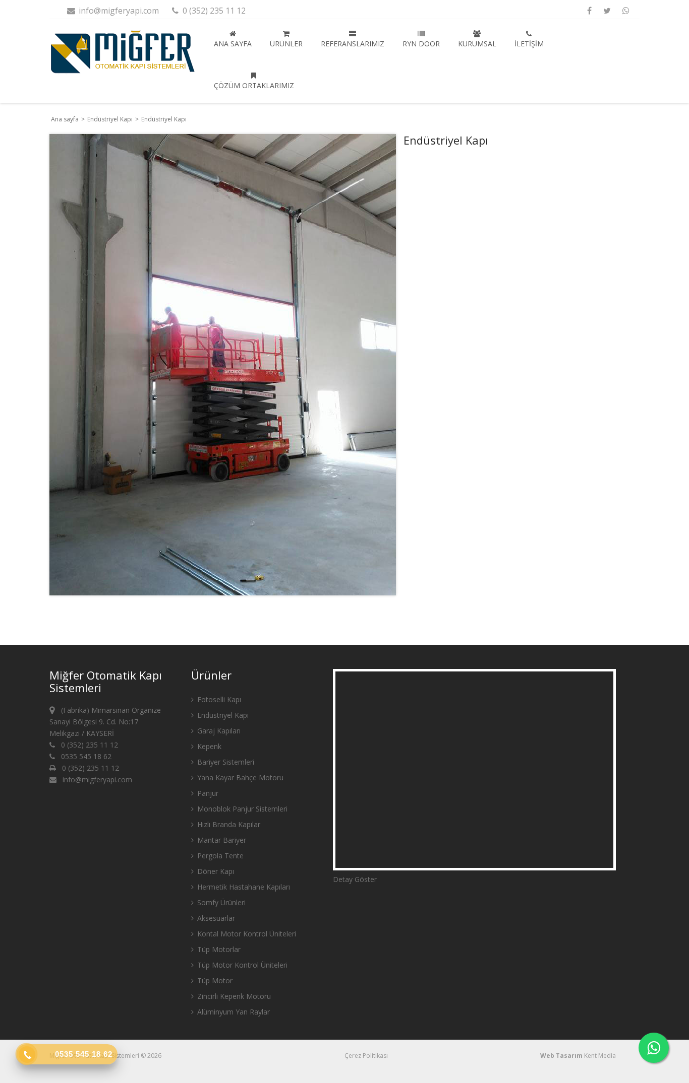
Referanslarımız (352, 43)
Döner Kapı (214, 871)
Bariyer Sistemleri (224, 762)
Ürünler (286, 43)
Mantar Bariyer (220, 840)
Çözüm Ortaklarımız (254, 85)
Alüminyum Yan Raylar (232, 1012)
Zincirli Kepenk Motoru (233, 996)
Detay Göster (355, 879)
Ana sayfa (233, 43)
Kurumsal (477, 43)
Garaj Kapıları (218, 730)
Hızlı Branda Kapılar (227, 824)
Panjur (206, 793)
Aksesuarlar (215, 918)
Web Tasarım (561, 1055)
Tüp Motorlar (218, 949)
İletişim (529, 43)
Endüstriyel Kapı (110, 119)
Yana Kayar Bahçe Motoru (239, 777)
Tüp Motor (214, 980)
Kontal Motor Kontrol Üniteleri (245, 933)
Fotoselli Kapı (218, 699)
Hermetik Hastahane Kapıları (242, 887)
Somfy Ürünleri (220, 902)
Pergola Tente (219, 855)
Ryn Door (421, 43)
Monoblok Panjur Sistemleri (241, 809)
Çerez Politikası (366, 1055)
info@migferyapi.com (118, 10)
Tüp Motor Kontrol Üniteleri (241, 965)
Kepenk (208, 746)
